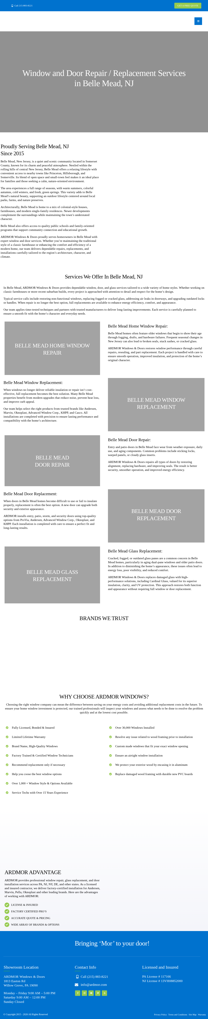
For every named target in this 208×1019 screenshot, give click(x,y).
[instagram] (84, 993)
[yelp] (104, 993)
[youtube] (91, 993)
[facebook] (77, 993)
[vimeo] (97, 993)
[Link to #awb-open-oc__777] (198, 21)
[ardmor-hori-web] (33, 14)
